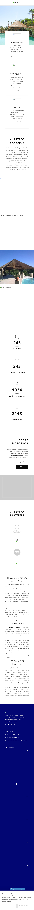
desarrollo (14, 455)
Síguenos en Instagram (18, 889)
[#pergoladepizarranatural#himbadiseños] (17, 761)
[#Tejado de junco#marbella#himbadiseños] (17, 852)
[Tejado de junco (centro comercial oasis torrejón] (17, 807)
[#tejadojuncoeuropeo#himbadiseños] (17, 830)
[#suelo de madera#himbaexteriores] (17, 875)
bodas (8, 697)
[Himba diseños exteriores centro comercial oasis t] (17, 784)
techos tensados (12, 606)
